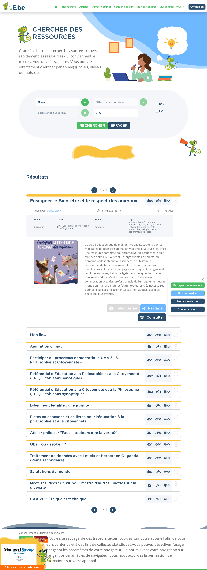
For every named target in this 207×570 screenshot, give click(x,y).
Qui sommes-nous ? (172, 7)
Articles (83, 7)
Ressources (69, 7)
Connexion (197, 7)
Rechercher (92, 126)
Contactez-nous (188, 309)
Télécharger (126, 308)
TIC (161, 111)
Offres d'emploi (101, 7)
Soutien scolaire (124, 7)
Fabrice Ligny (53, 210)
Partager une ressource (187, 285)
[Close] (203, 279)
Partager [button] (155, 308)
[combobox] (57, 102)
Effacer (119, 126)
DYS (161, 104)
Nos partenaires (146, 7)
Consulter (154, 317)
